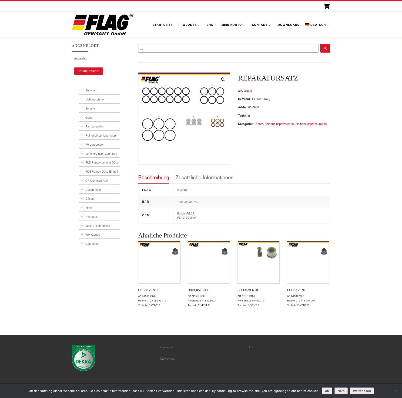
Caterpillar (92, 243)
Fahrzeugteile (94, 126)
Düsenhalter (93, 189)
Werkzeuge (92, 234)
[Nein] (396, 391)
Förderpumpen (94, 144)
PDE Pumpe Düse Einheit (101, 171)
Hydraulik (91, 216)
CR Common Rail (96, 180)
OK (327, 391)
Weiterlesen (362, 391)
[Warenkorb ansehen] (326, 6)
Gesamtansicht (88, 71)
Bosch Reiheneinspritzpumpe (274, 123)
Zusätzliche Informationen (204, 177)
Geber (89, 117)
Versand (248, 90)
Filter (88, 207)
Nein (341, 391)
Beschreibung (153, 177)
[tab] (153, 177)
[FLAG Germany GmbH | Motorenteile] (102, 24)
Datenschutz (167, 358)
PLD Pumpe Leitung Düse (101, 162)
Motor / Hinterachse (97, 225)
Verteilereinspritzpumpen (101, 153)
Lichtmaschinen (95, 99)
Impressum (167, 347)
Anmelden (80, 58)
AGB (252, 347)
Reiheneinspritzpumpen (311, 123)
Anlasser (91, 90)
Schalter (90, 108)
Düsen (89, 198)
